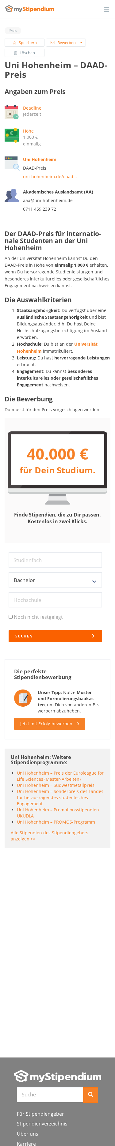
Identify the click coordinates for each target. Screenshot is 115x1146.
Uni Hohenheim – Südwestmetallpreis (55, 785)
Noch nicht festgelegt (38, 617)
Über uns (27, 1133)
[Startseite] (57, 1076)
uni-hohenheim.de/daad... (50, 176)
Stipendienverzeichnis (42, 1123)
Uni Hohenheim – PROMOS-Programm (56, 822)
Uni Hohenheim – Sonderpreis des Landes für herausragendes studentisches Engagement (60, 797)
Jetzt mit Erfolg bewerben (46, 724)
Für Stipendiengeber (40, 1113)
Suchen (24, 636)
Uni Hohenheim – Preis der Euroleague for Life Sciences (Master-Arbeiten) (60, 776)
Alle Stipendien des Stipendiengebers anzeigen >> (49, 836)
